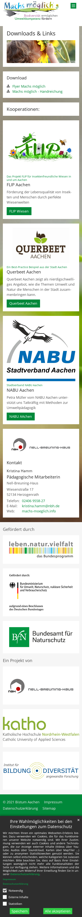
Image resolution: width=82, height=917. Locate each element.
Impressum (9, 879)
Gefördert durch (19, 529)
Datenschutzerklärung (24, 874)
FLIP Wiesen (19, 211)
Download (17, 77)
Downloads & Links (31, 33)
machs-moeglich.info (39, 511)
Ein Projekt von (17, 660)
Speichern (20, 911)
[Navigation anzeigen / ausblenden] (73, 6)
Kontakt (14, 462)
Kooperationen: (23, 109)
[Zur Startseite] (31, 10)
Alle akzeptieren (57, 911)
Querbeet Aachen (23, 303)
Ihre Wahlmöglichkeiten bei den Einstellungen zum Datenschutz (41, 824)
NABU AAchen (20, 416)
